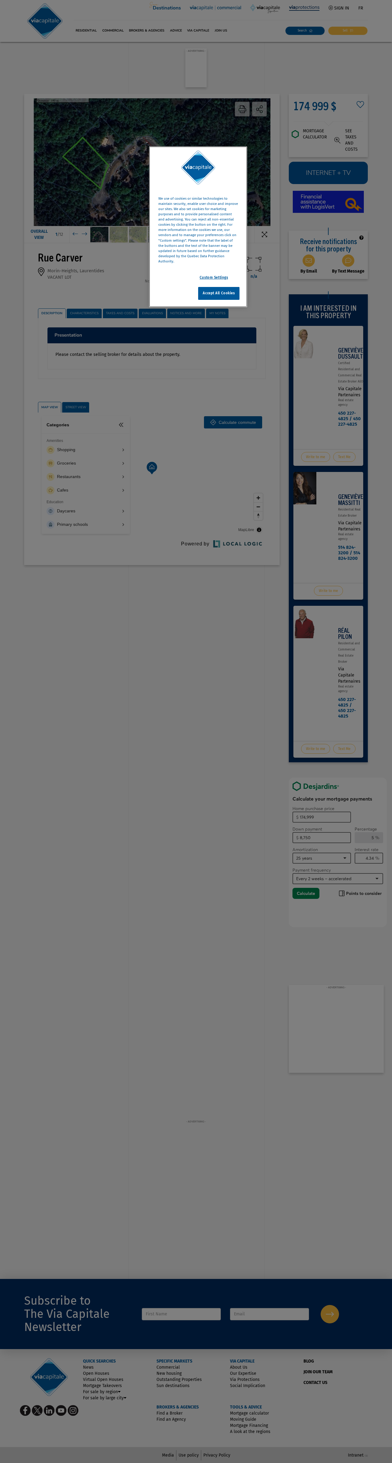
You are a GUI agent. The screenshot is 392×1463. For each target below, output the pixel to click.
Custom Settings (214, 277)
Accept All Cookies (219, 293)
